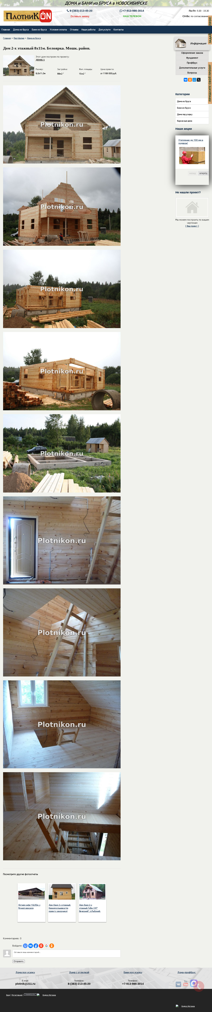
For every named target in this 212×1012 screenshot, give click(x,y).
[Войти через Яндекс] (41, 945)
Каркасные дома (184, 120)
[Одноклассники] (190, 80)
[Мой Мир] (194, 80)
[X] (199, 80)
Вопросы (192, 72)
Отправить (19, 961)
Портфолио (19, 38)
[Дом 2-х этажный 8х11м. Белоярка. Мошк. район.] (62, 162)
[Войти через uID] (25, 945)
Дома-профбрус (187, 972)
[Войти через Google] (46, 945)
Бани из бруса (184, 107)
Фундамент (192, 57)
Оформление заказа (192, 52)
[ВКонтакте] (185, 80)
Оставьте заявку (80, 16)
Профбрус (192, 62)
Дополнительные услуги (192, 67)
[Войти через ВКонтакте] (30, 945)
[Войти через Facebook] (36, 945)
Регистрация (17, 995)
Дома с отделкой (79, 972)
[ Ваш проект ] (192, 226)
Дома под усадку (184, 114)
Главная (7, 38)
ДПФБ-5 (40, 59)
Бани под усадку (133, 972)
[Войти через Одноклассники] (51, 945)
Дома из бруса (34, 38)
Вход (8, 995)
